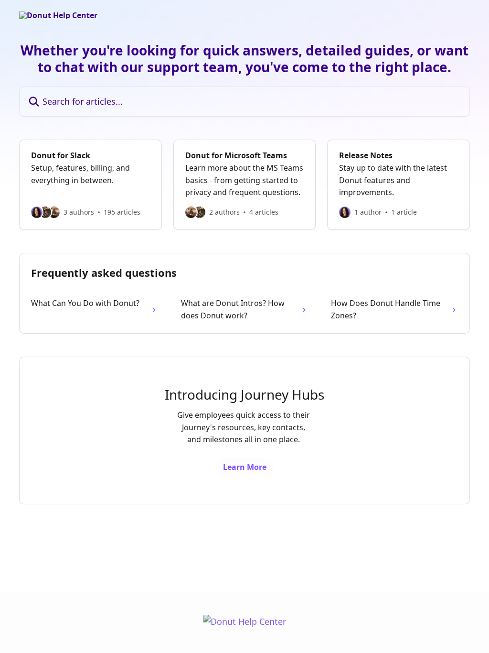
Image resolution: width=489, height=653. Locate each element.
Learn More (244, 467)
